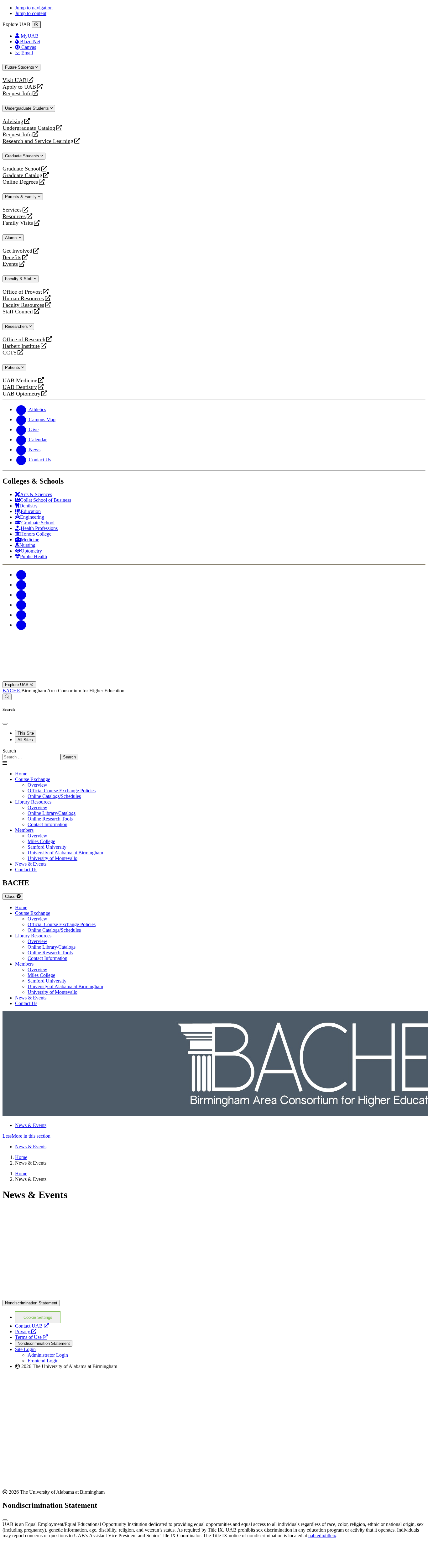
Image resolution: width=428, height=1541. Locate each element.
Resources (14, 216)
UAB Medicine (20, 380)
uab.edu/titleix (322, 1535)
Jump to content (30, 13)
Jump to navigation (34, 7)
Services (12, 210)
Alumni (12, 237)
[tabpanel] (214, 754)
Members (24, 830)
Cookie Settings (37, 1317)
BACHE (12, 690)
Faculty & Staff (19, 278)
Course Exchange (32, 779)
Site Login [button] (25, 1349)
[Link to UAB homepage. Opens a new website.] (57, 1227)
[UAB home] (214, 678)
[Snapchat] (21, 614)
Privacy (25, 1331)
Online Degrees (20, 182)
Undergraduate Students (27, 108)
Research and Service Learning (38, 141)
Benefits (12, 257)
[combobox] (31, 757)
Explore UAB (17, 684)
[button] (214, 1136)
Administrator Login (48, 1355)
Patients (13, 367)
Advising (13, 121)
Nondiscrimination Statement (31, 1303)
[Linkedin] (21, 624)
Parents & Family (21, 196)
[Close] (36, 24)
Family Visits (18, 223)
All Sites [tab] (25, 739)
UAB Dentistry (20, 387)
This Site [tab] (26, 733)
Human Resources (23, 298)
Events (11, 264)
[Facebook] (21, 574)
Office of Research (24, 339)
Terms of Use (31, 1337)
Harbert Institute (21, 346)
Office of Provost (22, 292)
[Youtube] (21, 604)
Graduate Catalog (22, 175)
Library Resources (33, 802)
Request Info (17, 93)
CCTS (11, 352)
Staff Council (18, 311)
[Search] (7, 697)
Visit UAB (15, 80)
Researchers (17, 326)
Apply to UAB (19, 87)
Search (9, 750)
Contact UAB (32, 1326)
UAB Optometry (21, 393)
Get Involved (17, 251)
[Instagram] (21, 594)
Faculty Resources (23, 305)
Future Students (20, 67)
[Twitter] (21, 584)
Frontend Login (43, 1360)
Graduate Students (22, 156)
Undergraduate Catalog (29, 128)
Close (11, 896)
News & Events (30, 1125)
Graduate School (21, 168)
